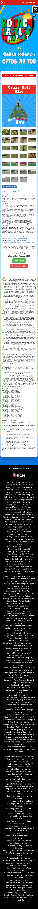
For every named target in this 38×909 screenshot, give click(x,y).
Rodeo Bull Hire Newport (19, 865)
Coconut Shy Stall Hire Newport (19, 682)
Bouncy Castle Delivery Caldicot (19, 537)
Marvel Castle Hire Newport (19, 813)
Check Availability (19, 266)
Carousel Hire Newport (19, 655)
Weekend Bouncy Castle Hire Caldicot (19, 897)
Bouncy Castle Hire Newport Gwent (19, 583)
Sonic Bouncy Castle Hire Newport (19, 883)
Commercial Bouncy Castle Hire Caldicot (19, 691)
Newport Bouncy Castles (19, 831)
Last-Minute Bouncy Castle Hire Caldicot (19, 792)
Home (28, 242)
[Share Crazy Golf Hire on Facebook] (19, 186)
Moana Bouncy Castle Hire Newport (19, 828)
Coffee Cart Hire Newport (19, 685)
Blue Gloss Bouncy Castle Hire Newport (19, 517)
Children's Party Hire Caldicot (19, 665)
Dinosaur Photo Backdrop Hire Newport (19, 706)
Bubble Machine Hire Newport (19, 625)
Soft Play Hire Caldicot (19, 880)
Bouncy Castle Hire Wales (19, 596)
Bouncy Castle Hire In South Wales (19, 569)
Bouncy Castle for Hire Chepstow (19, 539)
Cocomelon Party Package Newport (19, 680)
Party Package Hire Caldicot (19, 843)
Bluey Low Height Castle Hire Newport (19, 527)
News (19, 833)
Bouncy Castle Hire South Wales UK (19, 593)
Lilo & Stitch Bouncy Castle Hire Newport (19, 797)
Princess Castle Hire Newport (19, 858)
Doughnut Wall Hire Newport (19, 727)
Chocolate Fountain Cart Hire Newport (19, 668)
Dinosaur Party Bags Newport (19, 700)
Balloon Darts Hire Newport (19, 502)
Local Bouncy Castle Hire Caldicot (19, 801)
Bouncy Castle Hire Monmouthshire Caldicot (19, 572)
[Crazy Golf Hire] (19, 110)
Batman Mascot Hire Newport (19, 512)
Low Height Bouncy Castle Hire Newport (19, 809)
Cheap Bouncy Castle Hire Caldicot (19, 660)
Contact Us (19, 900)
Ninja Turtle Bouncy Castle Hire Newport (19, 837)
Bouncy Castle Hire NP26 (19, 586)
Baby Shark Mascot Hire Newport (19, 495)
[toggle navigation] (34, 2)
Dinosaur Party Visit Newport (19, 702)
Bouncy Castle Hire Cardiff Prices (19, 554)
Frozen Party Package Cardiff (19, 747)
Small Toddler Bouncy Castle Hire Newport (19, 876)
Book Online (19, 261)
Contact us (33, 244)
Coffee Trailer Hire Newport (19, 687)
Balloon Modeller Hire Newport (19, 504)
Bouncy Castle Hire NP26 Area (19, 588)
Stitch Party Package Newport (19, 888)
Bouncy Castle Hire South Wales (19, 591)
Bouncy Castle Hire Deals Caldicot (19, 559)
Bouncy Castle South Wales (19, 606)
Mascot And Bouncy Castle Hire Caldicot (19, 817)
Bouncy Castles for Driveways (19, 611)
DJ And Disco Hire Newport (19, 722)
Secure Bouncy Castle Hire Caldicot (19, 873)
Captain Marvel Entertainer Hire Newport (19, 649)
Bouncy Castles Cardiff (19, 608)
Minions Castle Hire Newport (19, 826)
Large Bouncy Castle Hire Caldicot (19, 789)
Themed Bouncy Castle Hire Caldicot (19, 892)
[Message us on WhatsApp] (19, 48)
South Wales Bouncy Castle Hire (19, 885)
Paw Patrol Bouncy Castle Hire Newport (19, 846)
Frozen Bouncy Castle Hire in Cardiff (19, 732)
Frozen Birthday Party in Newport (19, 729)
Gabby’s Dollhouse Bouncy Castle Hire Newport (19, 750)
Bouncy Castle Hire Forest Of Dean (19, 561)
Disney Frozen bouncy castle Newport (19, 719)
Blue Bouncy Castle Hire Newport (19, 514)
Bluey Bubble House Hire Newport (19, 522)
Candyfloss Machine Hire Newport (19, 645)
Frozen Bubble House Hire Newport (19, 739)
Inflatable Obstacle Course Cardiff (19, 764)
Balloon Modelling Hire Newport (19, 507)
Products (12, 242)
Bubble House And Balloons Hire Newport (19, 622)
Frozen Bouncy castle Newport (19, 737)
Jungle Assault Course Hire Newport (19, 771)
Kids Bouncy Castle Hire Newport (19, 786)
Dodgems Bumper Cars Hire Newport (19, 724)
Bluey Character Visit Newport (19, 524)
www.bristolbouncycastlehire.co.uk (16, 240)
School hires (19, 870)
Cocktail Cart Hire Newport (19, 675)
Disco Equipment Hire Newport (19, 714)
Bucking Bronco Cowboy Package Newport (19, 629)
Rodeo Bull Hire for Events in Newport (19, 860)
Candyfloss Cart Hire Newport (19, 640)
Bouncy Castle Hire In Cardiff (19, 564)
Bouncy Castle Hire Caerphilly (19, 546)
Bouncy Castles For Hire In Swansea (19, 616)
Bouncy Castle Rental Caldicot (19, 601)
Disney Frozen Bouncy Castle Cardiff (19, 717)
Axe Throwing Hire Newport (19, 492)
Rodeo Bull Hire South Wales (19, 868)
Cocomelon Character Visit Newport (19, 677)
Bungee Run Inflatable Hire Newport (19, 635)
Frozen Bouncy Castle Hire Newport (19, 734)
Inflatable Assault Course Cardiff (19, 759)
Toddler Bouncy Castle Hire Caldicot (19, 895)
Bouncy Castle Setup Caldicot (19, 603)
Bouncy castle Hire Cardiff (19, 549)
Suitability (17, 191)
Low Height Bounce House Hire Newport (19, 804)
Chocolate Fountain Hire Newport (19, 670)
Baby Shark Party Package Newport (19, 497)
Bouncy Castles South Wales (19, 618)
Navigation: (26, 2)
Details (6, 191)
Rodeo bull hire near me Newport (19, 863)
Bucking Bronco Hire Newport (19, 633)
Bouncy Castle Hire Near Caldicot (19, 576)
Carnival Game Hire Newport (19, 653)
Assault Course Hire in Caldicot (19, 487)
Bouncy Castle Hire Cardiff (19, 551)
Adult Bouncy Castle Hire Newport (19, 485)
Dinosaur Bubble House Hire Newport (19, 697)
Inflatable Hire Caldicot (19, 761)
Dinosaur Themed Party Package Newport (19, 711)
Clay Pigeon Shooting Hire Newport (19, 672)
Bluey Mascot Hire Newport (19, 529)
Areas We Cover (20, 242)
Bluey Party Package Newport (19, 532)
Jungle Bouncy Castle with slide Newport (19, 775)
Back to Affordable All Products (19, 75)
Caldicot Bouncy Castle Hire (19, 638)
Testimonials (25, 244)
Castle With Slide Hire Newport (19, 658)
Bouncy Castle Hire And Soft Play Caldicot (19, 542)
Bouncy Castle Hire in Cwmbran (19, 566)
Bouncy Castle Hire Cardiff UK (19, 556)
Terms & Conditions (14, 244)
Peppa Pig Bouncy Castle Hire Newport (19, 850)
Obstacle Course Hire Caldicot (19, 840)
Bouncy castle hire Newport (19, 581)
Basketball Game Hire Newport (19, 509)
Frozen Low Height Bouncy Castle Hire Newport (19, 743)
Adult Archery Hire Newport (19, 482)
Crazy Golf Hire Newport (19, 695)
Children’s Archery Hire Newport (19, 663)
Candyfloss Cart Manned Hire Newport (19, 643)
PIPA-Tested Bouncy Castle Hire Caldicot (19, 854)
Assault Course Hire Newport (19, 490)
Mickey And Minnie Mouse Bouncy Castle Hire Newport (19, 822)
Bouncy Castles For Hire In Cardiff (19, 613)
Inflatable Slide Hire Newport (19, 769)
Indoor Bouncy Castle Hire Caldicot (19, 756)
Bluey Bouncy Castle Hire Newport (19, 519)
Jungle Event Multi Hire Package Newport (19, 780)
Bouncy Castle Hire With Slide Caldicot (19, 598)
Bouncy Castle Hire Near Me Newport (19, 579)
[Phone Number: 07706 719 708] (19, 62)
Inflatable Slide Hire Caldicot (19, 766)
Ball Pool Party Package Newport (19, 499)
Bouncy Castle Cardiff (19, 534)
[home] (2, 2)
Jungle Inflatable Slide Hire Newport (19, 784)
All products (5, 242)
